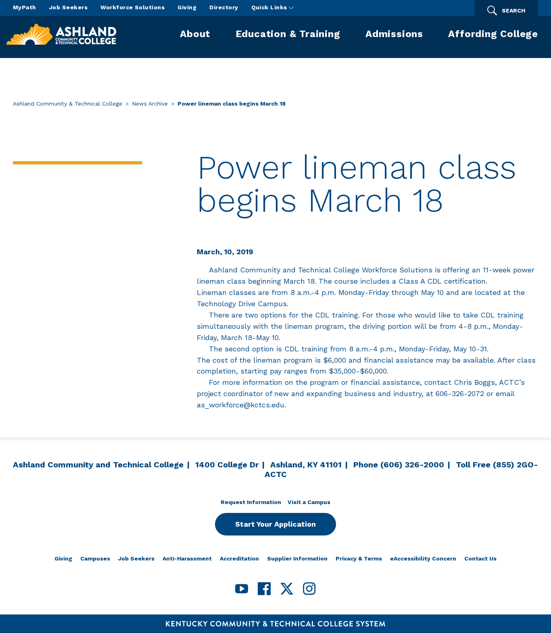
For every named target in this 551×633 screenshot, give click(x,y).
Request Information (251, 502)
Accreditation (239, 558)
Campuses (95, 558)
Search (513, 10)
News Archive (150, 103)
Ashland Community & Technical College (67, 103)
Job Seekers (68, 7)
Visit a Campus (309, 502)
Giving (186, 7)
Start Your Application (275, 524)
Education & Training (288, 33)
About (195, 33)
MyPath (24, 7)
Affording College (493, 33)
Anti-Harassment (187, 558)
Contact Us (480, 558)
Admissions (394, 33)
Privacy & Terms (359, 558)
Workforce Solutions (132, 7)
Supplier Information (297, 558)
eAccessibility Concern (423, 558)
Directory (223, 7)
